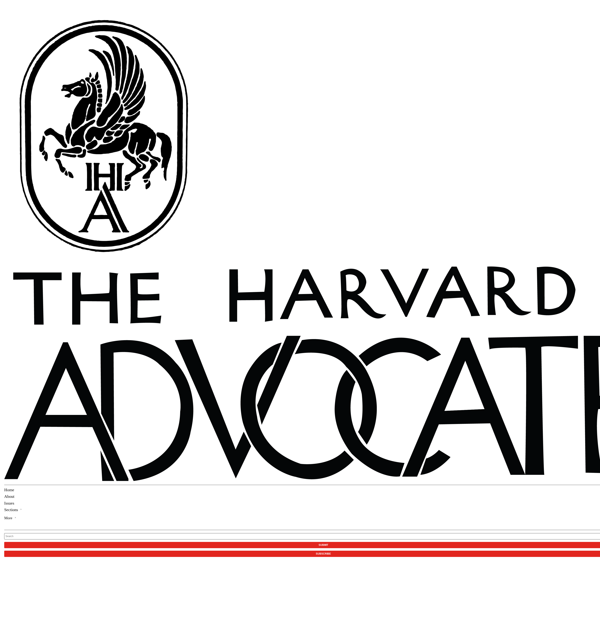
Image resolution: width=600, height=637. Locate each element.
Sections (11, 510)
